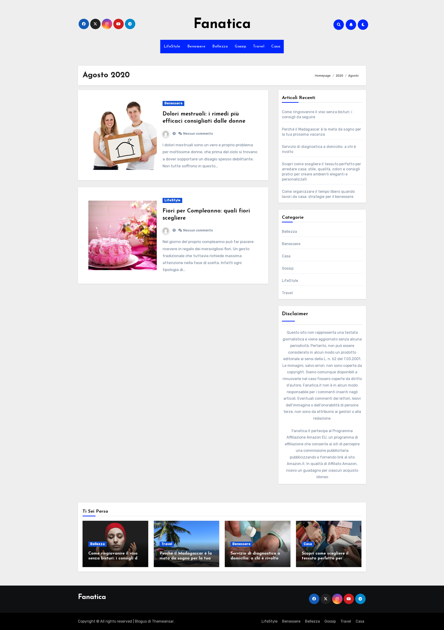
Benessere (196, 46)
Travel (258, 46)
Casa (275, 46)
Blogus (141, 621)
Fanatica (222, 24)
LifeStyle (172, 46)
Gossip (240, 46)
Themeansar (162, 621)
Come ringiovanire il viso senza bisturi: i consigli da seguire (114, 559)
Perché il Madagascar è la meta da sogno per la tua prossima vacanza (186, 559)
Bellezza (220, 46)
